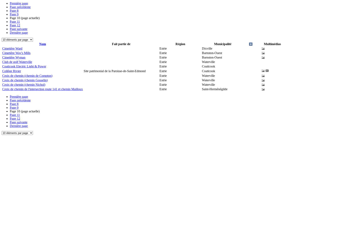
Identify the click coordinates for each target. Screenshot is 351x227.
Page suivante (18, 29)
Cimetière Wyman (13, 57)
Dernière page (19, 32)
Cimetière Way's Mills (16, 53)
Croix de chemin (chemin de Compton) (27, 75)
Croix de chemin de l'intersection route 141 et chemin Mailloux (42, 89)
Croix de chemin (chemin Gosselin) (25, 80)
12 (15, 25)
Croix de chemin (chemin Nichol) (23, 84)
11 (15, 21)
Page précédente (20, 7)
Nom (42, 44)
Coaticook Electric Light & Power (24, 66)
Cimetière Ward (12, 48)
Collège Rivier (11, 71)
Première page (19, 3)
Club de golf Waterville (17, 62)
